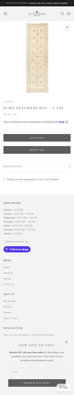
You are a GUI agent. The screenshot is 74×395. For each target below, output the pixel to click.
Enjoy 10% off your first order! (48, 3)
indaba (8, 102)
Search (6, 267)
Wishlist (7, 312)
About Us (8, 273)
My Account (9, 301)
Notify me (37, 150)
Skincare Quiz (10, 318)
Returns (7, 278)
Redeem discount (37, 383)
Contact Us (8, 284)
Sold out (37, 138)
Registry (7, 306)
